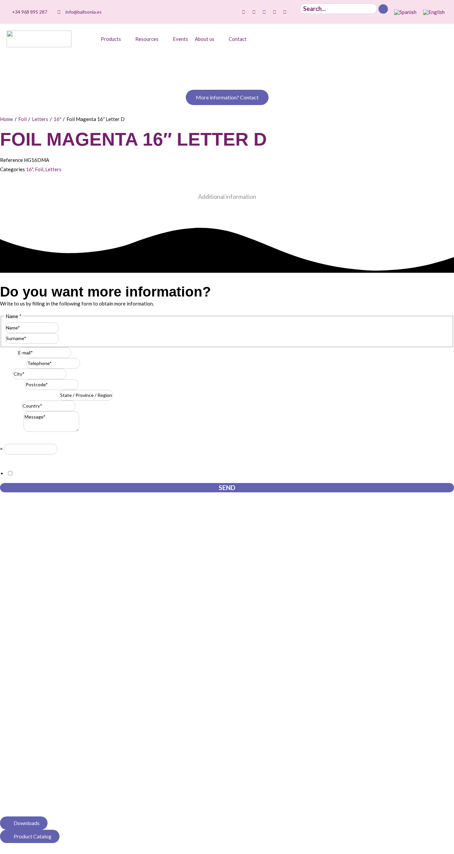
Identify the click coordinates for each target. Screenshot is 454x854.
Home (6, 119)
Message (12, 430)
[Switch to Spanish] (405, 12)
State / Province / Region (29, 395)
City (6, 374)
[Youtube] (264, 12)
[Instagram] (254, 12)
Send (227, 487)
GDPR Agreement (21, 459)
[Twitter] (274, 12)
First (64, 327)
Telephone (13, 363)
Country (11, 406)
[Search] (383, 9)
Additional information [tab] (227, 196)
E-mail (8, 352)
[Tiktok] (243, 12)
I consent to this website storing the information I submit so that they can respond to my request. (119, 473)
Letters (40, 119)
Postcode (12, 384)
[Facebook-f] (285, 12)
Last (63, 338)
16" (57, 119)
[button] (114, 39)
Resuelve (12, 439)
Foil (22, 119)
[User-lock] (295, 12)
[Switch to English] (434, 12)
